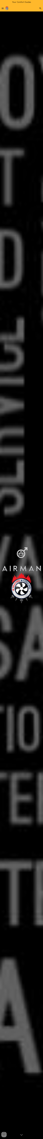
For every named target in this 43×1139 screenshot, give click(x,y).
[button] (2, 8)
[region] (21, 2)
